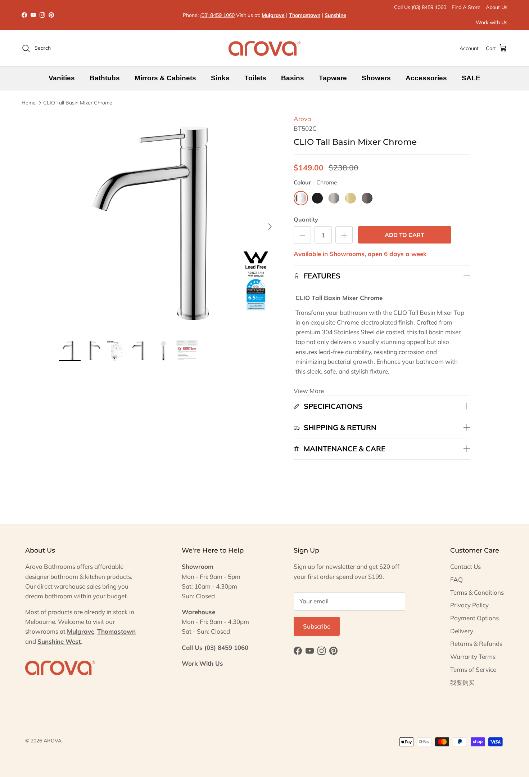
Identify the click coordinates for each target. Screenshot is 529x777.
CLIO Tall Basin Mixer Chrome (77, 102)
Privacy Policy (469, 605)
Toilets (255, 78)
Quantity (306, 219)
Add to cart (404, 234)
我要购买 (462, 682)
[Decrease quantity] (302, 235)
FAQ (456, 579)
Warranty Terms (473, 656)
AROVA (53, 740)
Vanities (62, 78)
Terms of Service (473, 669)
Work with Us (491, 22)
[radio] (301, 198)
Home (29, 102)
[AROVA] (264, 48)
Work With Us (202, 663)
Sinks (220, 78)
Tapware (333, 78)
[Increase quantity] (344, 235)
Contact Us (465, 566)
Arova (302, 118)
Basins (292, 78)
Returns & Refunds (476, 643)
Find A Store (466, 7)
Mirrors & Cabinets (165, 78)
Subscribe (316, 626)
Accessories (426, 78)
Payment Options (474, 618)
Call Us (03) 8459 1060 (420, 7)
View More (309, 390)
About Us (496, 7)
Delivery (461, 631)
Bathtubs (105, 78)
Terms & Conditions (477, 592)
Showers (376, 78)
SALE (471, 78)
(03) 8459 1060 (217, 15)
